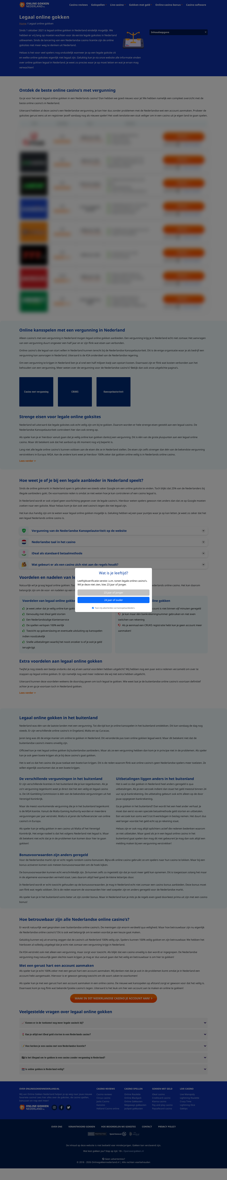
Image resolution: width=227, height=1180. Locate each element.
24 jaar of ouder (113, 600)
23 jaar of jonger (113, 592)
